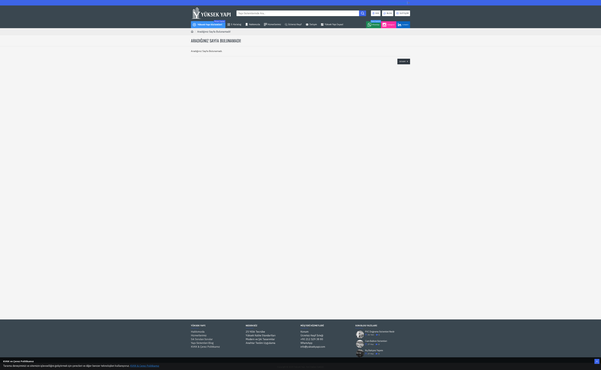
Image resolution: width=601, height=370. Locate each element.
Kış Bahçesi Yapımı (374, 350)
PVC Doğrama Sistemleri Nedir (380, 332)
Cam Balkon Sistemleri (376, 341)
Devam (402, 61)
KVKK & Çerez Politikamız (144, 365)
